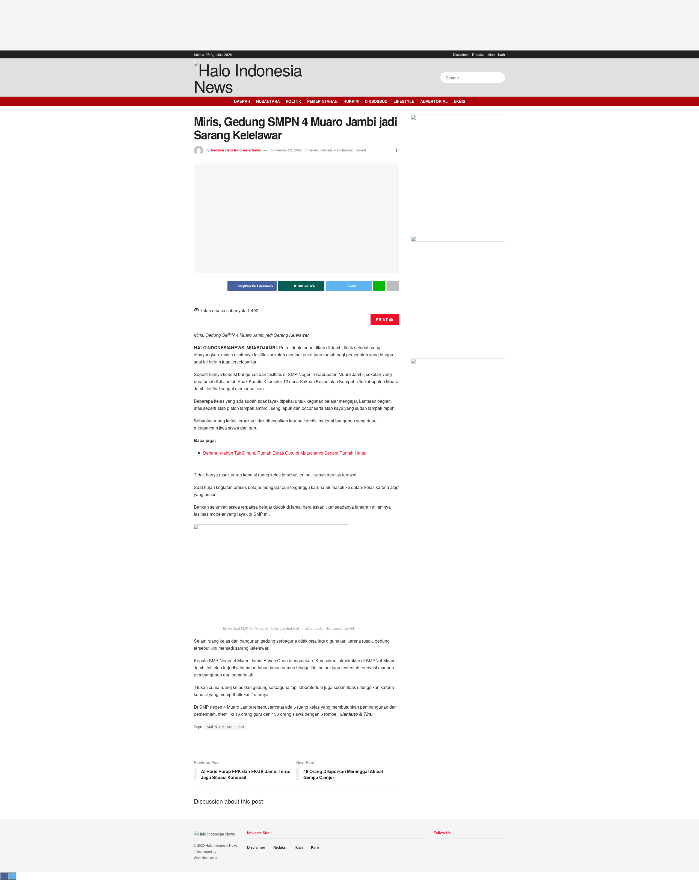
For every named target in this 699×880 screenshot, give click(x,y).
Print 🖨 (384, 319)
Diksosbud (376, 101)
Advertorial (434, 101)
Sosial (361, 150)
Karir (501, 54)
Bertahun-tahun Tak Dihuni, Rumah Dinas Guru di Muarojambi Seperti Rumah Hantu (284, 453)
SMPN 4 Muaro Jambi (225, 726)
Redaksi (478, 54)
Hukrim (351, 101)
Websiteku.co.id (205, 857)
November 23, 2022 (286, 150)
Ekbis (459, 101)
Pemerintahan (322, 101)
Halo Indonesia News (222, 845)
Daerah (242, 101)
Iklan (491, 54)
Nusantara (268, 101)
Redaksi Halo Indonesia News (236, 150)
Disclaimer (461, 54)
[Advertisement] (349, 24)
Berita (313, 150)
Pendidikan (343, 150)
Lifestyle (403, 101)
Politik (293, 101)
